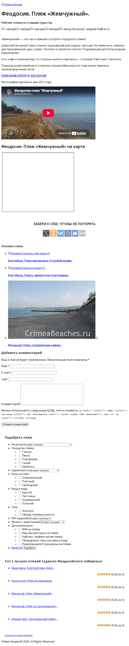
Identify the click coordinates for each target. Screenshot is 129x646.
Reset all (17, 548)
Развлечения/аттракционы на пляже (46, 544)
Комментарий (10, 404)
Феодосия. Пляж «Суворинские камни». (34, 345)
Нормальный (31, 500)
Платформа (29, 459)
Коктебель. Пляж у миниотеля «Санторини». (38, 275)
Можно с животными (25, 522)
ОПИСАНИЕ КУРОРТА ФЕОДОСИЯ (23, 75)
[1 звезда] (8, 29)
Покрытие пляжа (22, 448)
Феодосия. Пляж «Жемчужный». (31, 593)
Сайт (4, 379)
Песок (26, 455)
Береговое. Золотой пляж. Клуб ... (33, 568)
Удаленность (20, 470)
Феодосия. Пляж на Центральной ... (34, 606)
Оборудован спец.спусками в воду (45, 540)
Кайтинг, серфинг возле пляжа (42, 537)
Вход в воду (19, 489)
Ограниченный (32, 477)
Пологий (28, 503)
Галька (26, 452)
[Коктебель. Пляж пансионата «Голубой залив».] (28, 253)
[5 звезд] (65, 29)
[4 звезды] (51, 29)
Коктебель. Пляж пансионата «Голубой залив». (40, 260)
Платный (28, 481)
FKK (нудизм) (19, 518)
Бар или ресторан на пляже (40, 533)
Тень (14, 507)
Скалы (26, 463)
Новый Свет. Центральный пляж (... (34, 619)
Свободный (29, 485)
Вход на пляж (20, 474)
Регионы (17, 444)
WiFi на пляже (31, 529)
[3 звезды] (37, 29)
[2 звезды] (22, 29)
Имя (5, 366)
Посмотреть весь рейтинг (19, 635)
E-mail (6, 372)
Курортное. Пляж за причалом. (31, 581)
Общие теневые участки (38, 514)
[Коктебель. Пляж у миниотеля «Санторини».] (25, 268)
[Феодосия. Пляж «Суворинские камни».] (52, 338)
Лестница (28, 496)
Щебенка (28, 466)
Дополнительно (22, 525)
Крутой (27, 492)
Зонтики (27, 511)
